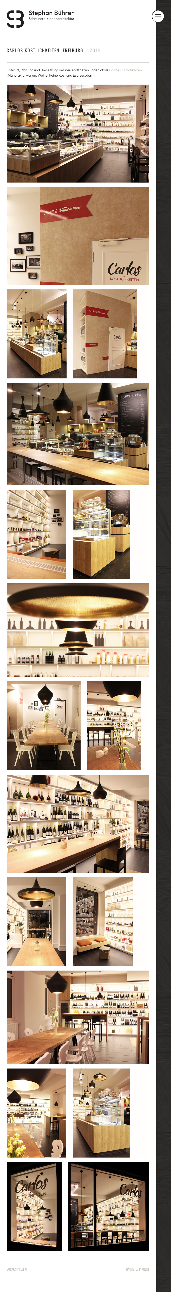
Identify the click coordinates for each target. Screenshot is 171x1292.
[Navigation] (158, 16)
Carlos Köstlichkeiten (125, 70)
